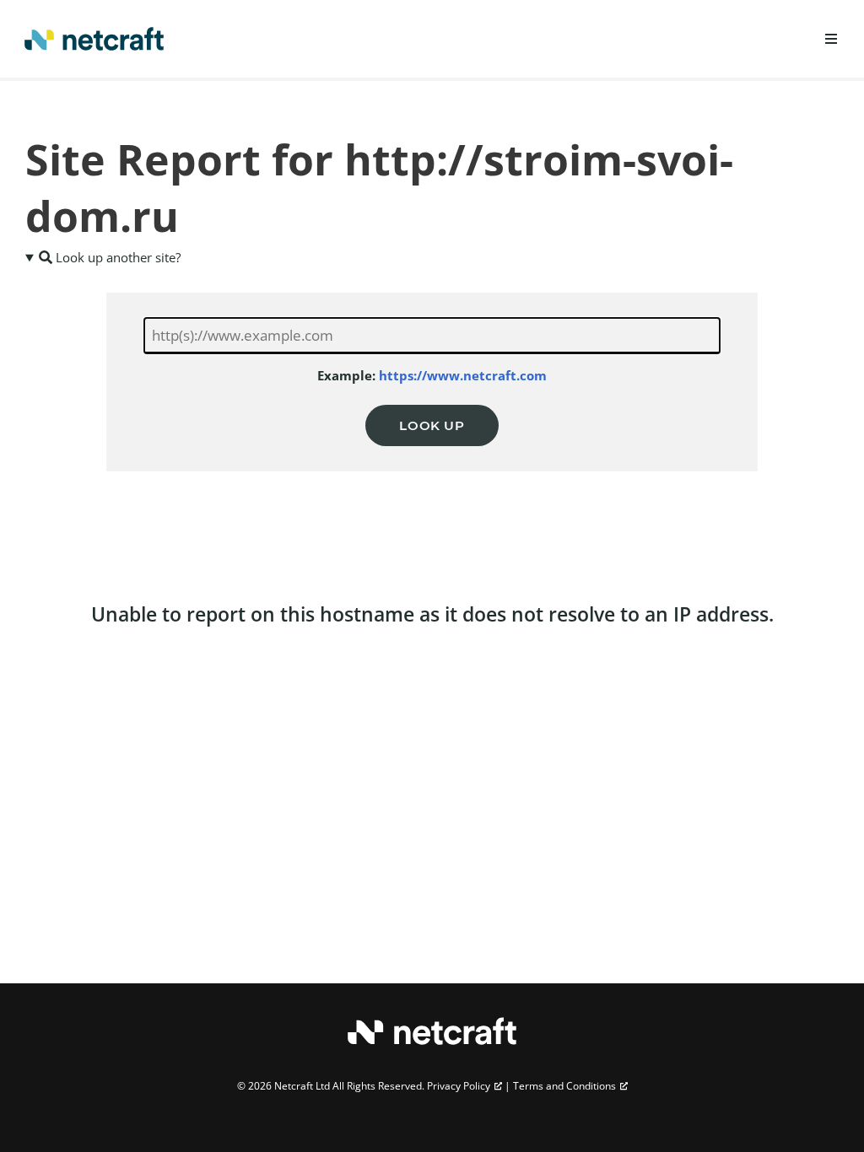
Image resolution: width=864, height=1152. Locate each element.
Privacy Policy (458, 1086)
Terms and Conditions (564, 1086)
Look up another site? (116, 257)
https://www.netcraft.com (463, 375)
